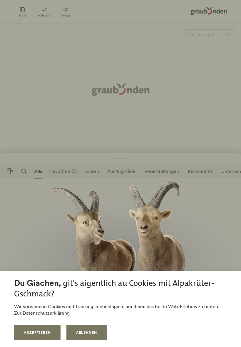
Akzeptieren (37, 332)
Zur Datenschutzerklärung (42, 313)
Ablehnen (86, 332)
